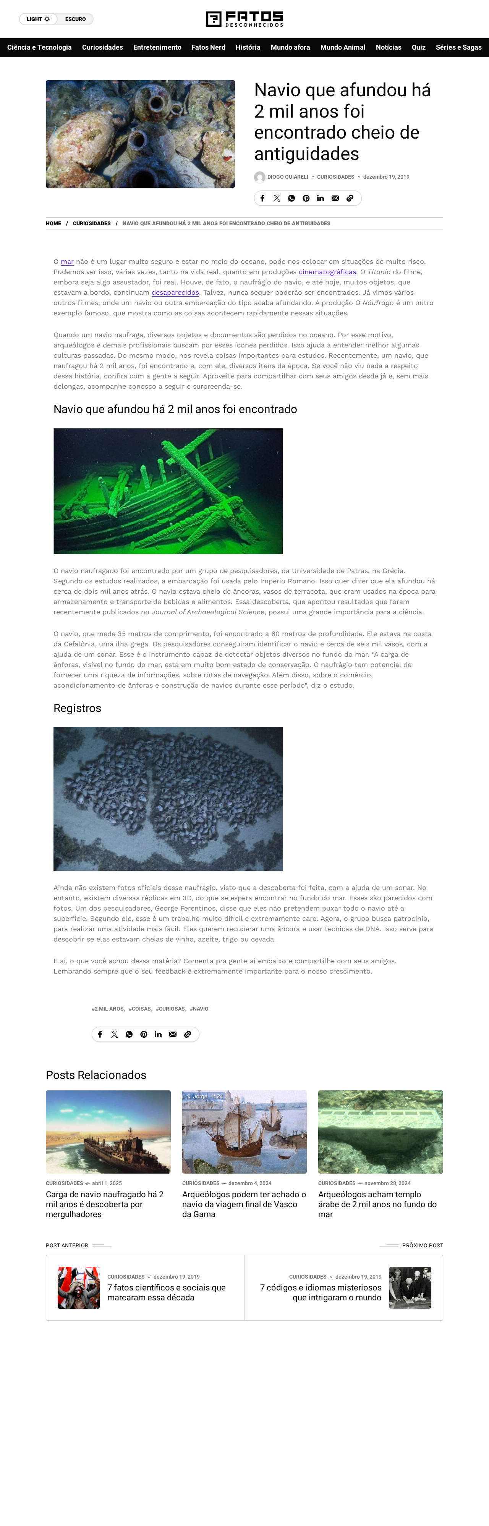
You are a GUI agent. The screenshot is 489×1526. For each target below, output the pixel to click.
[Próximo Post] (410, 1288)
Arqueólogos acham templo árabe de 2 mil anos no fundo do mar (377, 1205)
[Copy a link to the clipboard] (350, 198)
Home (53, 224)
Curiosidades (336, 177)
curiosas (172, 1009)
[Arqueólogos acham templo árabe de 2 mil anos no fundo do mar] (380, 1131)
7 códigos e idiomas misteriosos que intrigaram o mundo (321, 1293)
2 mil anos (109, 1009)
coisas (141, 1009)
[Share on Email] (335, 198)
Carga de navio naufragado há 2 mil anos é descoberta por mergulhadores (105, 1205)
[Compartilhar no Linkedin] (320, 198)
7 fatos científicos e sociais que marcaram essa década (166, 1293)
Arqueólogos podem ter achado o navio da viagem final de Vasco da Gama (244, 1205)
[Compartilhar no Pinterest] (306, 198)
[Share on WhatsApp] (291, 198)
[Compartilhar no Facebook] (262, 198)
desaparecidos (175, 292)
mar (67, 261)
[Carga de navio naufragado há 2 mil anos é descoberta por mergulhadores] (108, 1131)
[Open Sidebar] (466, 87)
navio (201, 1009)
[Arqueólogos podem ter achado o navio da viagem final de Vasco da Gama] (244, 1131)
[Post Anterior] (79, 1288)
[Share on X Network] (277, 198)
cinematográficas (327, 272)
